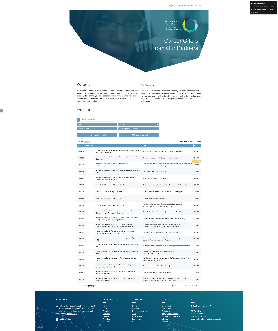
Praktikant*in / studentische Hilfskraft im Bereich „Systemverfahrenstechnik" (159, 252)
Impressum (136, 319)
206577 (81, 219)
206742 (81, 178)
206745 (81, 171)
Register (180, 6)
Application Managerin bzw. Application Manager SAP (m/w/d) (164, 219)
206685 (81, 252)
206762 (81, 165)
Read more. (70, 314)
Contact (135, 322)
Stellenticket (166, 311)
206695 (81, 225)
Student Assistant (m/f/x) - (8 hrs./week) (156, 266)
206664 (81, 279)
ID (78, 145)
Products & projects (139, 311)
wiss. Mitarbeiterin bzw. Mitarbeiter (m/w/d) (157, 272)
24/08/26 (197, 158)
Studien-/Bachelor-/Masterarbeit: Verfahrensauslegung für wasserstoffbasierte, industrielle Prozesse (162, 239)
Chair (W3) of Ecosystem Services (154, 171)
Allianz (105, 308)
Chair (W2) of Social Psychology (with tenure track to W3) (162, 212)
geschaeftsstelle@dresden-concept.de (206, 319)
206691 (81, 232)
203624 (81, 205)
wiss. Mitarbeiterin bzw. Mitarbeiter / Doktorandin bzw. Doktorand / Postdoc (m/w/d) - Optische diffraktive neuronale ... (165, 279)
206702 (81, 212)
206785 (81, 151)
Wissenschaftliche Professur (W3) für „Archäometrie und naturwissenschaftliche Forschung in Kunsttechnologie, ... (162, 225)
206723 (81, 192)
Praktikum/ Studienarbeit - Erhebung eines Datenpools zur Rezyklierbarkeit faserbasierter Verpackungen (163, 205)
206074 (81, 185)
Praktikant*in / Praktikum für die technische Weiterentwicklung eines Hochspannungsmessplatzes (166, 259)
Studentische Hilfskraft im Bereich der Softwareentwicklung (163, 151)
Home (105, 306)
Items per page (89, 286)
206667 (81, 272)
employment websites (170, 314)
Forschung (107, 311)
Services (106, 314)
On (195, 145)
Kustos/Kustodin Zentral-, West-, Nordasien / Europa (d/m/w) (163, 192)
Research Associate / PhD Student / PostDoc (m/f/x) (160, 158)
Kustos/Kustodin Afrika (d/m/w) (153, 198)
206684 (81, 259)
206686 (81, 245)
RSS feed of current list (140, 135)
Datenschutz (137, 316)
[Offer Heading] (88, 142)
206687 (81, 239)
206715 (81, 198)
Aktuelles (106, 319)
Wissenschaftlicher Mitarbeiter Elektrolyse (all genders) (161, 232)
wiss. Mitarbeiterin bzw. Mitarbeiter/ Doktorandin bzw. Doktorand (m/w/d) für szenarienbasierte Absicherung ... (167, 165)
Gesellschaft (107, 316)
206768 (81, 158)
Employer (89, 145)
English (197, 161)
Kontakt (106, 322)
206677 (81, 266)
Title (144, 145)
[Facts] (85, 142)
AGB (134, 314)
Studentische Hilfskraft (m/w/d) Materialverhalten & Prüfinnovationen (166, 185)
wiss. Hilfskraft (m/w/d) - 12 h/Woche (155, 178)
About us (135, 308)
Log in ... (172, 6)
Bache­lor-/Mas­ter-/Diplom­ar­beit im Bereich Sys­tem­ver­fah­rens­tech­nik (166, 245)
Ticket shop (166, 308)
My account (188, 6)
